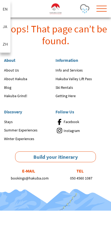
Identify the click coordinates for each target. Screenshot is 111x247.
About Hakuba (15, 78)
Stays (8, 121)
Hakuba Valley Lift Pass (74, 78)
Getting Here (66, 95)
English (5, 9)
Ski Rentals (64, 87)
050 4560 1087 (81, 178)
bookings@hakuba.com (30, 178)
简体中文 (5, 44)
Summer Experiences (20, 130)
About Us (11, 70)
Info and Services (69, 70)
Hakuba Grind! (15, 95)
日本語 (5, 26)
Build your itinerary (55, 157)
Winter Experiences (19, 138)
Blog (7, 87)
